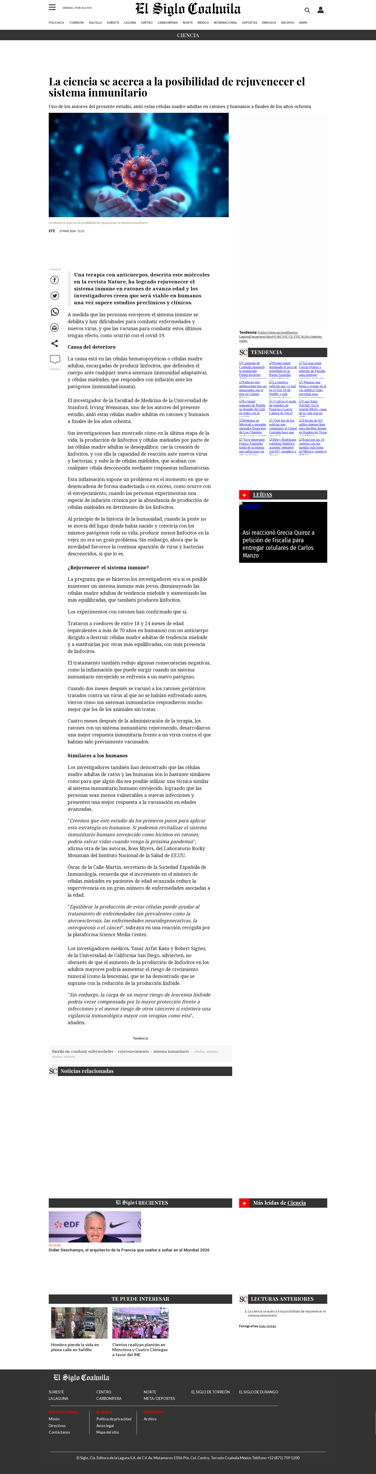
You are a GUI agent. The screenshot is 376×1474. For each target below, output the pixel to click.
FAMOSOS (269, 22)
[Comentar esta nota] (55, 359)
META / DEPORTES (159, 1398)
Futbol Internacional (273, 332)
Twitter (55, 300)
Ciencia (188, 35)
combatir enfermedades (92, 1051)
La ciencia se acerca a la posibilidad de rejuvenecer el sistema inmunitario (287, 1313)
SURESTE (113, 22)
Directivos (57, 1425)
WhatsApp (55, 316)
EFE (52, 230)
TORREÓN (76, 22)
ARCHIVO (287, 22)
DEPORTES (249, 22)
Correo (55, 332)
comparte (55, 348)
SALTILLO (95, 22)
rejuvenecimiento (133, 1051)
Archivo (150, 1419)
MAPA (303, 22)
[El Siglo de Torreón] (81, 1387)
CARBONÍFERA (168, 22)
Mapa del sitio (107, 1432)
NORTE (188, 22)
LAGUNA (130, 22)
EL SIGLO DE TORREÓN (210, 1392)
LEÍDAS (262, 494)
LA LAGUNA (58, 1398)
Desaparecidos (261, 336)
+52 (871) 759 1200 (283, 1458)
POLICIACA (56, 22)
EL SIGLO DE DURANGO (258, 1392)
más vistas (267, 1326)
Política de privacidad (113, 1419)
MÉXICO (203, 22)
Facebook (55, 284)
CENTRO (147, 22)
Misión (54, 1419)
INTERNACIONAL (225, 22)
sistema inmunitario (171, 1051)
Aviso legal (105, 1425)
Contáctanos (59, 1432)
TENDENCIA (266, 351)
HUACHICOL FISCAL (288, 336)
